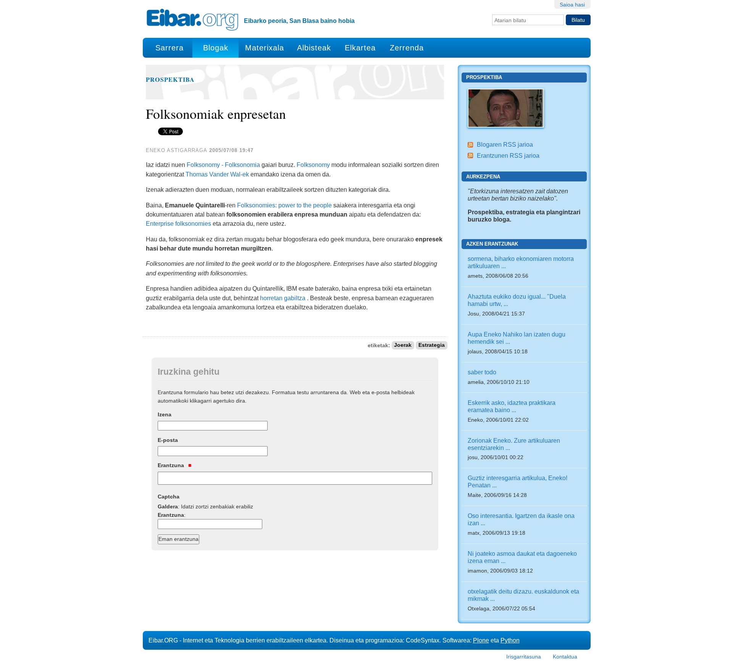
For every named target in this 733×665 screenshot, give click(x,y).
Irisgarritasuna (523, 657)
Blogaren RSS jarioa (505, 144)
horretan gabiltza (282, 297)
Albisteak (314, 48)
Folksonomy (313, 164)
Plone (481, 640)
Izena (164, 414)
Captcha (168, 496)
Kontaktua (565, 657)
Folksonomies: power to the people (284, 205)
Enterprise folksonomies (178, 223)
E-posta (168, 440)
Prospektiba (170, 79)
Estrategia (431, 345)
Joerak (403, 345)
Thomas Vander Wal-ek (217, 174)
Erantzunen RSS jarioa (508, 155)
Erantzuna (172, 465)
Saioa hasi (572, 5)
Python (510, 640)
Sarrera (169, 48)
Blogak (215, 48)
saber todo (482, 372)
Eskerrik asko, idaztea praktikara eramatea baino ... (511, 406)
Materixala (264, 48)
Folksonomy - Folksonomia (222, 164)
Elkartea (360, 48)
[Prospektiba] (506, 107)
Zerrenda (407, 48)
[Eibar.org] (192, 19)
